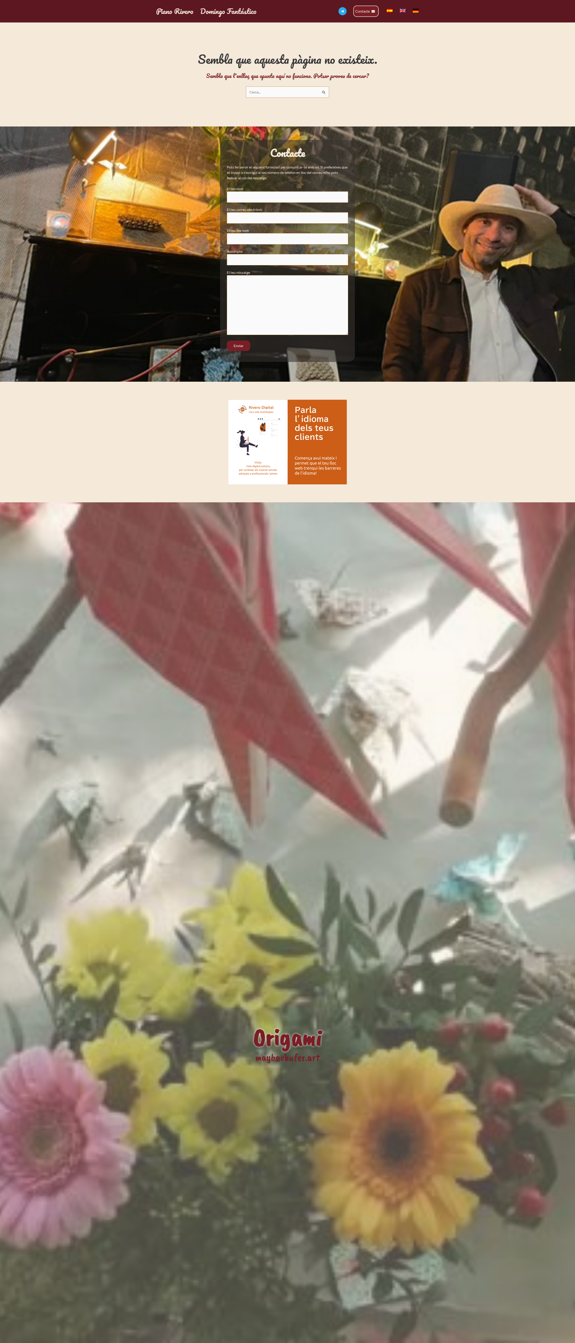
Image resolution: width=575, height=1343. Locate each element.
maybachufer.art (287, 1057)
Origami (287, 1037)
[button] (366, 11)
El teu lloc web (238, 230)
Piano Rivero (174, 11)
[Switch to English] (402, 11)
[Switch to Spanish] (389, 11)
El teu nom (235, 188)
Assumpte (235, 251)
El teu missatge (238, 272)
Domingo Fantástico (228, 11)
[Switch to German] (415, 11)
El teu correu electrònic (244, 209)
